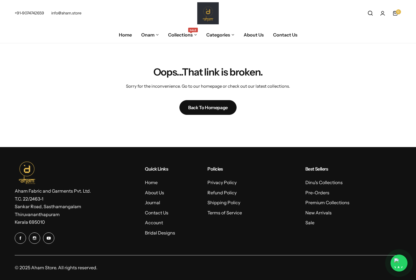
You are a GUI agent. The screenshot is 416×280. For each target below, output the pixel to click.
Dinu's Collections (324, 182)
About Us (154, 192)
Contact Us (156, 213)
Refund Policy (222, 192)
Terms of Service (224, 213)
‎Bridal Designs (160, 233)
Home (151, 182)
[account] (382, 13)
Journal (152, 202)
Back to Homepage (208, 107)
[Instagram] (34, 238)
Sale (309, 222)
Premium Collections (327, 202)
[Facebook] (20, 238)
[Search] (370, 13)
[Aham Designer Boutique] (208, 13)
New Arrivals (318, 213)
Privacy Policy (222, 182)
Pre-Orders (317, 192)
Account (154, 222)
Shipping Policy (223, 202)
